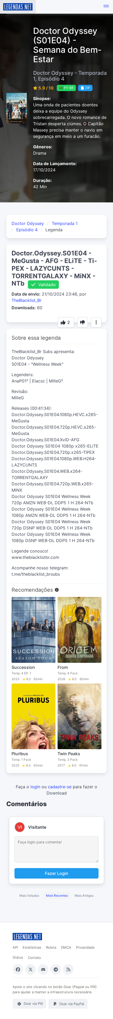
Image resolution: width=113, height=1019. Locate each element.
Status (18, 957)
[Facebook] (18, 969)
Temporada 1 (65, 223)
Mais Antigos (84, 895)
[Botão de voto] (82, 322)
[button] (106, 7)
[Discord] (43, 969)
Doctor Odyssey (28, 223)
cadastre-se (59, 786)
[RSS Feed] (68, 969)
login (35, 786)
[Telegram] (55, 969)
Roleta (51, 947)
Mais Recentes (57, 895)
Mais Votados (29, 895)
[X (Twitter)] (30, 969)
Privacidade (85, 947)
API (15, 947)
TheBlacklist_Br (27, 300)
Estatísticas (32, 947)
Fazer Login (56, 873)
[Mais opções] (96, 322)
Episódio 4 (27, 229)
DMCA (66, 947)
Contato (34, 957)
